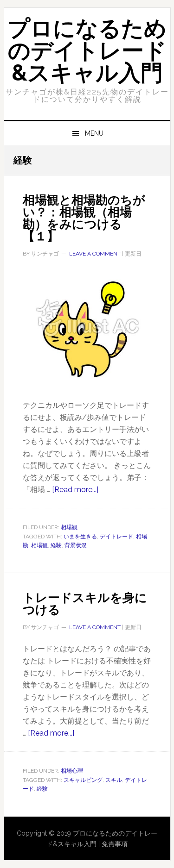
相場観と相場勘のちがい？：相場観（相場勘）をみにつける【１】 (84, 218)
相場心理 (72, 771)
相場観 (69, 527)
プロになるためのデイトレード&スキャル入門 (87, 50)
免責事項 (115, 844)
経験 (56, 545)
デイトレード (116, 536)
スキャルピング (83, 780)
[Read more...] (75, 489)
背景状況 (75, 545)
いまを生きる (80, 536)
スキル (113, 780)
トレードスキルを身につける (85, 604)
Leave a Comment (95, 253)
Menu (94, 133)
